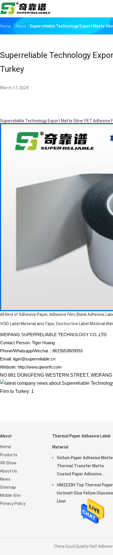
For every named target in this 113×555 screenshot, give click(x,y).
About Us (8, 471)
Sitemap (8, 487)
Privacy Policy (12, 503)
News (5, 479)
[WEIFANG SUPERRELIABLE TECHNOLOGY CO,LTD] (25, 9)
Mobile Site (10, 495)
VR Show (8, 463)
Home (5, 446)
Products (8, 455)
